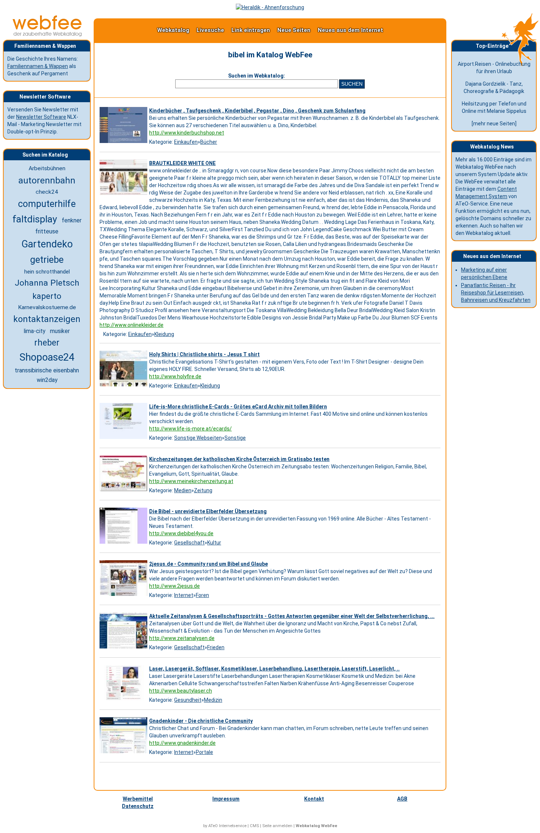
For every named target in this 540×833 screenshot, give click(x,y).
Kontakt (314, 799)
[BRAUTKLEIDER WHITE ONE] (124, 195)
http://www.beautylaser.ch (180, 691)
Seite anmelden (277, 825)
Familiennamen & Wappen (37, 66)
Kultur (214, 543)
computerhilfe (47, 204)
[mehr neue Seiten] (494, 123)
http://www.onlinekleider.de (131, 325)
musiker (60, 331)
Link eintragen (250, 30)
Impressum (226, 799)
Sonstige (235, 438)
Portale (204, 752)
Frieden (215, 647)
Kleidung (164, 334)
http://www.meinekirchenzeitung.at (191, 481)
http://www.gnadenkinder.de (182, 743)
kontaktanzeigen (46, 319)
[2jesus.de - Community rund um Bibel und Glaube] (124, 596)
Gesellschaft (189, 543)
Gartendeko (47, 244)
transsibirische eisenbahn (47, 370)
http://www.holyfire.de (175, 376)
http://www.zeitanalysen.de (182, 638)
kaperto (46, 296)
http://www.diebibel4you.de (181, 533)
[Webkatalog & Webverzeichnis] (47, 34)
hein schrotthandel (47, 271)
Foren (202, 595)
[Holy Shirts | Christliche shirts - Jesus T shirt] (124, 386)
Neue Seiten (293, 30)
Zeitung (203, 490)
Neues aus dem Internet (350, 30)
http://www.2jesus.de (174, 586)
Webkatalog (173, 30)
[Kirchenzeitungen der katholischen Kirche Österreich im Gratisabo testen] (124, 491)
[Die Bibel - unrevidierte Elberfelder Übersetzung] (124, 544)
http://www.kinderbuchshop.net (186, 133)
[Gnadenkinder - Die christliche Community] (124, 753)
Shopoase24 (46, 357)
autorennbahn (46, 180)
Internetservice (232, 825)
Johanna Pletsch (47, 283)
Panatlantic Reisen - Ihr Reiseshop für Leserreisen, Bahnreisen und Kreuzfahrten (495, 292)
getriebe (47, 259)
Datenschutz (138, 806)
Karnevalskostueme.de (47, 307)
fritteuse (46, 231)
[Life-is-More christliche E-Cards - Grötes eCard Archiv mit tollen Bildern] (124, 439)
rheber (47, 342)
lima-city (34, 331)
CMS (254, 825)
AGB (402, 799)
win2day (47, 379)
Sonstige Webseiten (198, 438)
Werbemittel (138, 799)
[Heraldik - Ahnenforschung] (270, 7)
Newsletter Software (41, 117)
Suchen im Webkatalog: (256, 76)
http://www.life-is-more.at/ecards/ (190, 429)
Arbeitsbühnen (47, 168)
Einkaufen (186, 142)
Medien (182, 490)
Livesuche (210, 30)
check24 (47, 192)
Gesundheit (187, 700)
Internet (183, 595)
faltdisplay (34, 219)
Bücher (208, 142)
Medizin (213, 700)
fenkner (72, 220)
